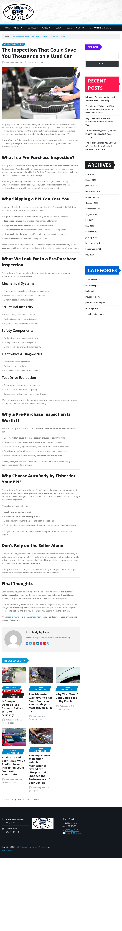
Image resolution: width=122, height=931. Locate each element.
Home (6, 36)
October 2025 (91, 203)
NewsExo (43, 847)
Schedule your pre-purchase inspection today (26, 617)
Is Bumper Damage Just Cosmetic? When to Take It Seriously (13, 708)
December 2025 (92, 191)
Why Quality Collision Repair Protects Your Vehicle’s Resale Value (99, 121)
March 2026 (90, 180)
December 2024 (92, 243)
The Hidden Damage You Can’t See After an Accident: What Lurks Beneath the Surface (101, 146)
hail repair (90, 291)
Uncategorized (92, 308)
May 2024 (89, 254)
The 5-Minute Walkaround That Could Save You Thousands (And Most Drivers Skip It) (40, 702)
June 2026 (89, 174)
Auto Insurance (92, 279)
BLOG (69, 27)
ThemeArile (7, 850)
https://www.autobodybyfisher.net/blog (52, 637)
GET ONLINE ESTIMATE (100, 27)
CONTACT (81, 27)
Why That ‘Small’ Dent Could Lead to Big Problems (67, 697)
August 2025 (91, 214)
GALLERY (46, 27)
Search (93, 47)
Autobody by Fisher (14, 62)
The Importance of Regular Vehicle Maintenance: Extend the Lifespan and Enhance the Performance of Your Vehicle (39, 769)
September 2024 (93, 249)
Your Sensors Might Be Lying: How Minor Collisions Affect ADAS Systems (101, 133)
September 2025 (93, 208)
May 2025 (89, 226)
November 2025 (92, 197)
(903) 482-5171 (12, 822)
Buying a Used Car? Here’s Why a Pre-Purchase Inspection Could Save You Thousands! (13, 766)
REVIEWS (59, 27)
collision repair (92, 285)
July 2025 (89, 220)
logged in (17, 799)
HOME (7, 27)
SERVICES (32, 27)
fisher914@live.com (74, 833)
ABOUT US (19, 27)
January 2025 (91, 237)
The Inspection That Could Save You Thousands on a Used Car (38, 36)
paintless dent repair (95, 302)
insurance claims (93, 297)
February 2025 (92, 231)
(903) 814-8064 (12, 832)
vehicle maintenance (95, 314)
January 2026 (91, 185)
